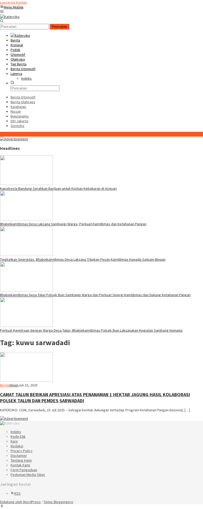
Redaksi (17, 446)
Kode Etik (18, 436)
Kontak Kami (20, 465)
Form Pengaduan (24, 469)
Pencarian (59, 27)
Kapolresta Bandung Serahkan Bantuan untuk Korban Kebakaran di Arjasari (58, 188)
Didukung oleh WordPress (20, 501)
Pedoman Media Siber (28, 474)
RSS (17, 493)
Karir (14, 441)
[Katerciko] (10, 16)
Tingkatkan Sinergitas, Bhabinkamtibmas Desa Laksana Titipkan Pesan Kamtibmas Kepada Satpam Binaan (82, 259)
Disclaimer (19, 455)
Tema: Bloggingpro (58, 501)
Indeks (16, 431)
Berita (5, 385)
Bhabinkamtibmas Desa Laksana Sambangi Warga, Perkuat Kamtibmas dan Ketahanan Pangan (73, 224)
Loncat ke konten (13, 2)
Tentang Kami (21, 460)
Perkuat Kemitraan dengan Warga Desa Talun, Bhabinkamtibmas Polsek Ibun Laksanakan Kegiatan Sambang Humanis (91, 330)
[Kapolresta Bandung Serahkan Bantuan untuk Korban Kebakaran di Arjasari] (26, 183)
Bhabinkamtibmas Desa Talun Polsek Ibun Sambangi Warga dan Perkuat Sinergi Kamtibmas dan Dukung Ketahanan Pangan (95, 294)
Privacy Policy (22, 450)
